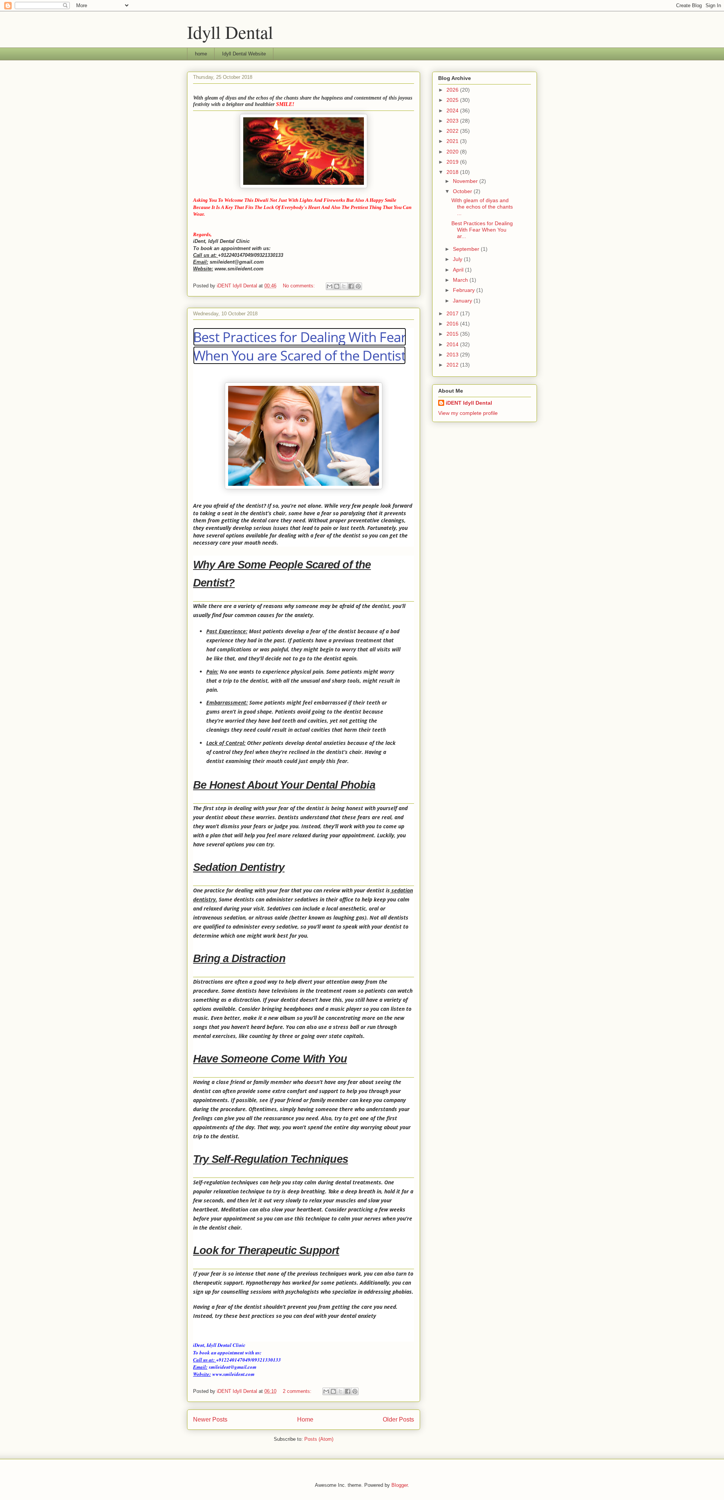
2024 (453, 110)
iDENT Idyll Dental (469, 403)
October (463, 191)
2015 (453, 334)
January (463, 301)
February (464, 290)
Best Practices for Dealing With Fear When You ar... (482, 229)
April (459, 270)
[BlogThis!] (337, 286)
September (467, 249)
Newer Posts (210, 1419)
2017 (453, 313)
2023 (453, 121)
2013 (453, 355)
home (201, 54)
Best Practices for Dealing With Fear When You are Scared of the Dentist (299, 346)
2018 (453, 172)
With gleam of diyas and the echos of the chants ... (482, 206)
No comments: (299, 286)
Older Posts (398, 1419)
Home (305, 1419)
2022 (453, 131)
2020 (453, 152)
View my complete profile (468, 413)
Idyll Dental (230, 32)
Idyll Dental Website (244, 54)
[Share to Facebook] (351, 286)
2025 (453, 100)
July (458, 259)
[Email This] (329, 286)
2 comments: (298, 1391)
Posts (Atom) (318, 1439)
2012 (453, 365)
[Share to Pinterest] (358, 286)
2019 (453, 162)
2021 (453, 141)
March (461, 280)
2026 (453, 90)
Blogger (399, 1485)
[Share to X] (344, 286)
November (466, 181)
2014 (453, 344)
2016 (453, 324)
